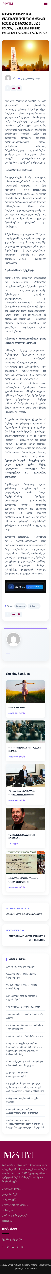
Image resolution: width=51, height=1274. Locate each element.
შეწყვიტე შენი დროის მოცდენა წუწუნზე (22, 1100)
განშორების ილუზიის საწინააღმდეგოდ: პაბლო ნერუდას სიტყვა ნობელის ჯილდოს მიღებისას (25, 1124)
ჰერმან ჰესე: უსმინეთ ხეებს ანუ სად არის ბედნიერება (24, 1027)
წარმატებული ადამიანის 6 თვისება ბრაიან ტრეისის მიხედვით (24, 1063)
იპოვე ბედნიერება (16, 707)
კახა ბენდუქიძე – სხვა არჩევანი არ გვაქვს (24, 1016)
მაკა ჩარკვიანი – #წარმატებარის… (24, 1036)
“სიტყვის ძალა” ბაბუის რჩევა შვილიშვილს (21, 976)
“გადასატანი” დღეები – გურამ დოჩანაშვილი (21, 987)
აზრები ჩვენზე (9, 1199)
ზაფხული (20, 606)
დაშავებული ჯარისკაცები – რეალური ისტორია (24, 749)
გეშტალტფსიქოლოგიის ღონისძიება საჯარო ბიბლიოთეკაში (23, 880)
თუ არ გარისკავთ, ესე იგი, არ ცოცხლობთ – (21, 836)
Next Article (13, 930)
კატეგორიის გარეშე (30, 79)
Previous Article (19, 908)
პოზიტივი (34, 606)
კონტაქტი (7, 1210)
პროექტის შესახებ (12, 1189)
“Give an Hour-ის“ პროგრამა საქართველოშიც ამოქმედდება (21, 793)
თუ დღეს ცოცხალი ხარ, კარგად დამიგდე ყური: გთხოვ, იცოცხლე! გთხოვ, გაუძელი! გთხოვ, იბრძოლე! (25, 1087)
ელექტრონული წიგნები (15, 1205)
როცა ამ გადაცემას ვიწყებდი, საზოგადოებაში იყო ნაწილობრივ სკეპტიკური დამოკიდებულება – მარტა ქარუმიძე (24, 1049)
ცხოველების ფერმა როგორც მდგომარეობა (21, 998)
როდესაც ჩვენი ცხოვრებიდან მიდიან (24, 914)
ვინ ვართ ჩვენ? (10, 1194)
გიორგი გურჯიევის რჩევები (20, 966)
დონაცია (7, 1221)
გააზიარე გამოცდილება (15, 1215)
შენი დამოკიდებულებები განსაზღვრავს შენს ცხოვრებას (22, 1111)
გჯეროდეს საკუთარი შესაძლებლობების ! (17, 1074)
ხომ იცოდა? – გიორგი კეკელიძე (23, 1007)
